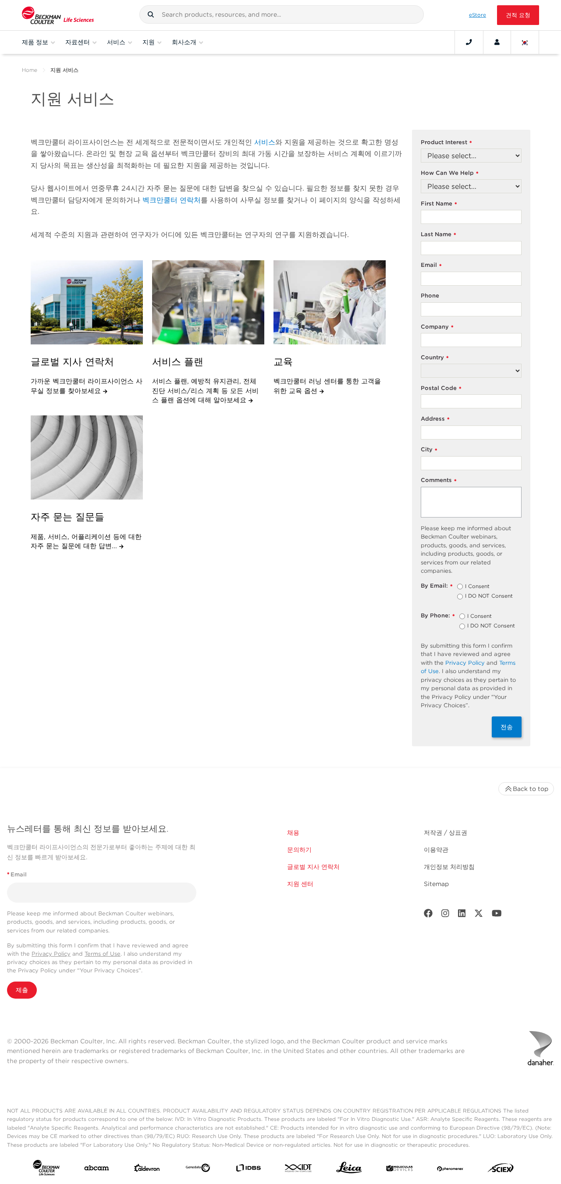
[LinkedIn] (462, 915)
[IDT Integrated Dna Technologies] (298, 1169)
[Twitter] (478, 915)
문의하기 (299, 849)
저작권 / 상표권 (445, 832)
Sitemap (436, 883)
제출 (22, 989)
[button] (151, 14)
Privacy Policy (465, 662)
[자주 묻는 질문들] (87, 457)
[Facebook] (428, 915)
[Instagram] (445, 915)
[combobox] (281, 14)
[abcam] (96, 1170)
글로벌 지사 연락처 (313, 866)
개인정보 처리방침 (449, 866)
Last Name (438, 234)
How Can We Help (450, 173)
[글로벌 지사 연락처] (87, 302)
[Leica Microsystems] (349, 1170)
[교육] (329, 302)
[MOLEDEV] (399, 1169)
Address (435, 419)
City (429, 450)
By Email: (437, 586)
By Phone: (438, 616)
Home (29, 70)
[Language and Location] (525, 42)
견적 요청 (518, 15)
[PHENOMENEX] (450, 1169)
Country (435, 358)
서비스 (264, 142)
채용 (293, 832)
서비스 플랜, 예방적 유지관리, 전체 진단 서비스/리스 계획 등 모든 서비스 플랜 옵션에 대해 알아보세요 (205, 390)
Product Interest (446, 142)
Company (437, 327)
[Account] (497, 42)
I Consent (477, 586)
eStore (477, 15)
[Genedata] (198, 1169)
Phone (430, 295)
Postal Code (441, 388)
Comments (439, 480)
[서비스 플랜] (208, 302)
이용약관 (436, 849)
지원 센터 (300, 883)
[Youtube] (497, 915)
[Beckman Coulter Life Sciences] (58, 15)
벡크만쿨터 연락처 (171, 200)
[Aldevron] (147, 1170)
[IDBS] (248, 1170)
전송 (507, 726)
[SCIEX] (501, 1170)
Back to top (530, 788)
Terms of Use (103, 953)
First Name (439, 204)
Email (431, 265)
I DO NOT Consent (489, 596)
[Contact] (469, 42)
